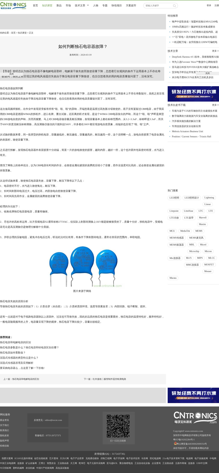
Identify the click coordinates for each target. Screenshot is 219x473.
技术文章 (80, 5)
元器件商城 (180, 463)
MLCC (211, 258)
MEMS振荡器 (177, 245)
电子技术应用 (133, 458)
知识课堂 (47, 5)
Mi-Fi (189, 258)
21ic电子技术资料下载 (173, 458)
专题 (104, 5)
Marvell (203, 217)
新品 (59, 5)
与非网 (144, 458)
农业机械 (30, 468)
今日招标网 (5, 468)
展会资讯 (4, 420)
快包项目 (117, 5)
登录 (209, 5)
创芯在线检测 (41, 458)
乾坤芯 (82, 463)
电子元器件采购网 (96, 463)
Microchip (194, 251)
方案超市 (131, 5)
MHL (192, 244)
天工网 (73, 463)
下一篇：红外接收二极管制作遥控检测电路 (105, 379)
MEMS (198, 231)
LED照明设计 (192, 197)
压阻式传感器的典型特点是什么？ (19, 357)
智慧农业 (51, 463)
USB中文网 (201, 463)
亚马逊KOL (112, 463)
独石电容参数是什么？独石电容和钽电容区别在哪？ (29, 347)
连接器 (20, 463)
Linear (207, 204)
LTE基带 (189, 217)
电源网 (189, 458)
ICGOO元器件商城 (24, 458)
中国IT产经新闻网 (45, 468)
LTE (211, 211)
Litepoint (174, 211)
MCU (172, 231)
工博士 (41, 463)
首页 (35, 5)
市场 (68, 5)
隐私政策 (4, 435)
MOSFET (209, 264)
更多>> (215, 105)
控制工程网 (106, 458)
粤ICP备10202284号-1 (184, 439)
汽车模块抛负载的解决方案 (186, 121)
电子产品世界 (77, 458)
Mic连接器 (175, 258)
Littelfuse (188, 211)
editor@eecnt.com (53, 420)
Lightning (209, 197)
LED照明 (174, 197)
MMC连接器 (192, 265)
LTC (201, 211)
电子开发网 (119, 458)
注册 (217, 5)
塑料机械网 (18, 468)
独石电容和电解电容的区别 (15, 342)
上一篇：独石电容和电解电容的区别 (21, 379)
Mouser (207, 271)
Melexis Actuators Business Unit (187, 131)
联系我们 (4, 430)
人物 (95, 5)
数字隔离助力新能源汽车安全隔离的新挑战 (194, 116)
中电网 (213, 458)
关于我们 (4, 425)
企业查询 (156, 463)
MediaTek (185, 231)
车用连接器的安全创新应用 (186, 126)
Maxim (202, 224)
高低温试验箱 (62, 468)
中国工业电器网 (8, 463)
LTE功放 (174, 217)
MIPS (200, 258)
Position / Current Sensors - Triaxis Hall (191, 136)
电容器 (36, 71)
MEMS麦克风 (196, 237)
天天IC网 (64, 458)
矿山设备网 (31, 463)
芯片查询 (53, 458)
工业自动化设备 (142, 463)
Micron (208, 251)
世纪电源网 (155, 458)
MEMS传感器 (177, 237)
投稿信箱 (4, 445)
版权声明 (4, 440)
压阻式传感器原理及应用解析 (16, 363)
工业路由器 (63, 463)
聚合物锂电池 (126, 463)
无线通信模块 (92, 458)
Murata (173, 278)
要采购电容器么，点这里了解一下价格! (22, 368)
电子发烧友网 (201, 458)
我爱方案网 (7, 458)
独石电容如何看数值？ (13, 352)
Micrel (203, 244)
